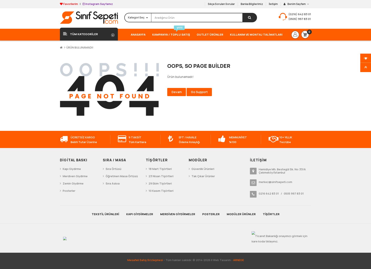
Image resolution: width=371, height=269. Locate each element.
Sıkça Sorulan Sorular (221, 4)
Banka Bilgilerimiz (252, 4)
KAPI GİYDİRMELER (139, 214)
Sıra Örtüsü (113, 169)
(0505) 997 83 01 (299, 19)
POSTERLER (211, 214)
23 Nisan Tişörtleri (161, 176)
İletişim (273, 4)
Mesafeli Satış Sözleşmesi (145, 260)
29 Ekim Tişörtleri (160, 183)
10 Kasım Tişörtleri (161, 191)
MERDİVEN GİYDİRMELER (177, 214)
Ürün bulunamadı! (79, 47)
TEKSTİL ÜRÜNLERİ (105, 214)
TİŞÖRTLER (271, 214)
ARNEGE (238, 260)
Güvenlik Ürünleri (203, 169)
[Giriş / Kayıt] (295, 35)
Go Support (199, 92)
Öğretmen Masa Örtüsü (122, 176)
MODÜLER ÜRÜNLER (241, 214)
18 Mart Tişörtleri (160, 169)
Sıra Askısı (113, 183)
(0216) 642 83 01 (299, 14)
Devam (177, 92)
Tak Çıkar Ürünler (203, 176)
